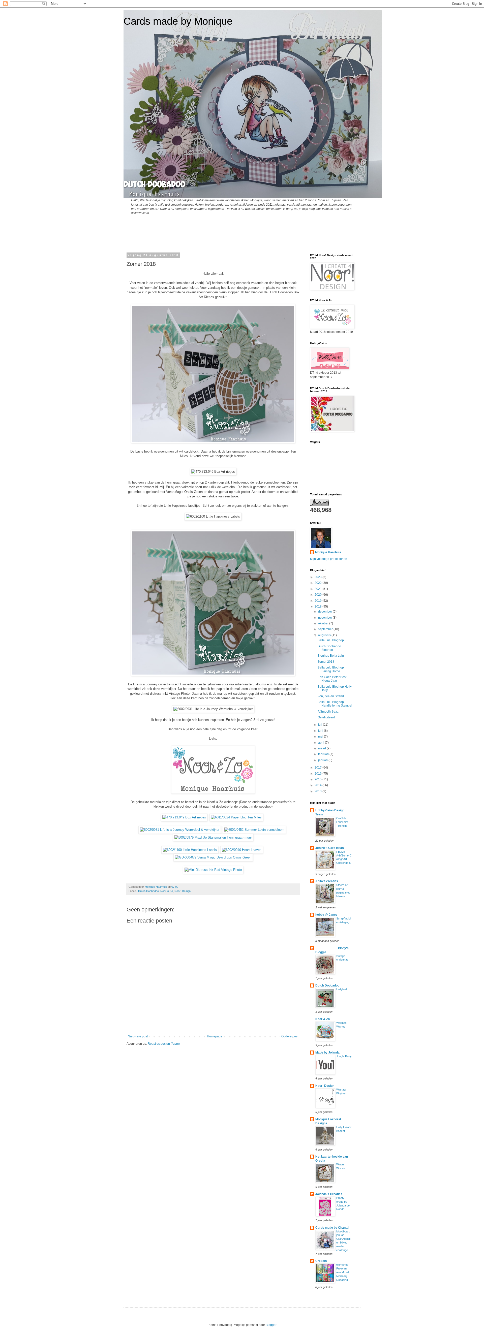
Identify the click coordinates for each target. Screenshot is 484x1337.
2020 (318, 594)
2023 (318, 577)
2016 (318, 773)
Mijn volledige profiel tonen (328, 559)
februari (323, 754)
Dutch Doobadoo (148, 891)
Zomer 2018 (326, 661)
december (325, 611)
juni (321, 731)
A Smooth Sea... (328, 711)
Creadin (321, 1261)
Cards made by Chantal (332, 1227)
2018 (318, 606)
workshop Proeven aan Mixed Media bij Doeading (342, 1272)
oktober (323, 623)
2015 (318, 779)
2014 (318, 785)
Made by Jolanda (327, 1052)
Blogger (271, 1325)
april (321, 742)
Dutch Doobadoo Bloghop (329, 648)
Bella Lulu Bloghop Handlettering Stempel (335, 703)
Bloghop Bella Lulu (331, 655)
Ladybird (341, 989)
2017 (318, 767)
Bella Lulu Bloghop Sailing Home (331, 669)
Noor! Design (182, 891)
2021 (318, 589)
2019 (318, 600)
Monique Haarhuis (328, 552)
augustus (324, 635)
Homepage (214, 1036)
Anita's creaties (326, 881)
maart (322, 748)
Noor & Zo (166, 891)
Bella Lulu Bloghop (331, 640)
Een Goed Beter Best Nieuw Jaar (332, 678)
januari (323, 760)
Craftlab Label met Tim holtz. (342, 822)
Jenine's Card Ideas (329, 848)
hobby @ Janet (326, 914)
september (326, 629)
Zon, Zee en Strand (331, 696)
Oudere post (289, 1036)
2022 (318, 583)
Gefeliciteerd (326, 717)
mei (321, 736)
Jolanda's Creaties (328, 1194)
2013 (318, 791)
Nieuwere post (138, 1036)
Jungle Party (344, 1056)
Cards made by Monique (178, 21)
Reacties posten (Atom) (164, 1043)
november (325, 617)
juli (320, 724)
